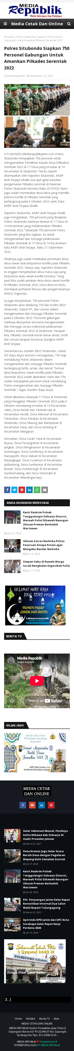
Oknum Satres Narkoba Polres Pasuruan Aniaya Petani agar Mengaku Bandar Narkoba (44, 545)
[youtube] (32, 805)
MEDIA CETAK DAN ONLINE (37, 1023)
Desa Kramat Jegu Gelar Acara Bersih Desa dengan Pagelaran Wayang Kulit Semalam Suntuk (44, 855)
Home (18, 1018)
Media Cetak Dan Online (37, 23)
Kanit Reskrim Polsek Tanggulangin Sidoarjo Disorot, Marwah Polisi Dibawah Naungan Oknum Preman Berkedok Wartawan (45, 520)
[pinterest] (51, 805)
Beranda (9, 37)
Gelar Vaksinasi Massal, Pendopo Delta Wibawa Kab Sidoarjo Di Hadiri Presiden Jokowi (45, 835)
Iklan (56, 1018)
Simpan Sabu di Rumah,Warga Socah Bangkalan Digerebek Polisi (46, 564)
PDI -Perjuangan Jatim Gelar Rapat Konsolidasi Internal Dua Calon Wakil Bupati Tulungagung (46, 903)
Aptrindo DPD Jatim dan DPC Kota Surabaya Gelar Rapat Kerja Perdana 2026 (46, 924)
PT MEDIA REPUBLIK (49, 1045)
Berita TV (44, 1018)
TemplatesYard (48, 1041)
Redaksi (30, 1018)
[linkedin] (41, 805)
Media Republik (16, 76)
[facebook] (23, 805)
